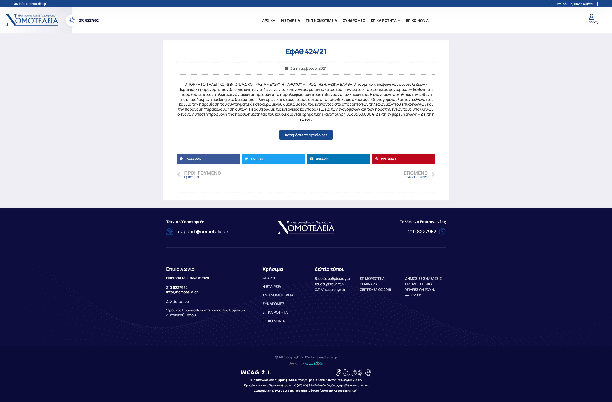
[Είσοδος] (592, 17)
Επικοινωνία (180, 269)
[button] (208, 159)
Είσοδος (592, 22)
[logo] (32, 20)
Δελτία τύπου (330, 269)
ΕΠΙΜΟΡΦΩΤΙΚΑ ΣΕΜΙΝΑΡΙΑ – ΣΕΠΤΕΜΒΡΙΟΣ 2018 (375, 284)
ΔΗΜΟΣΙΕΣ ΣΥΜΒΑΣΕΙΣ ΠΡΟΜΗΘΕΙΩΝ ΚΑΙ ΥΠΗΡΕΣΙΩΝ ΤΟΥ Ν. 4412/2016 (423, 286)
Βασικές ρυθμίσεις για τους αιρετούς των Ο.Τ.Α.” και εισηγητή (332, 284)
